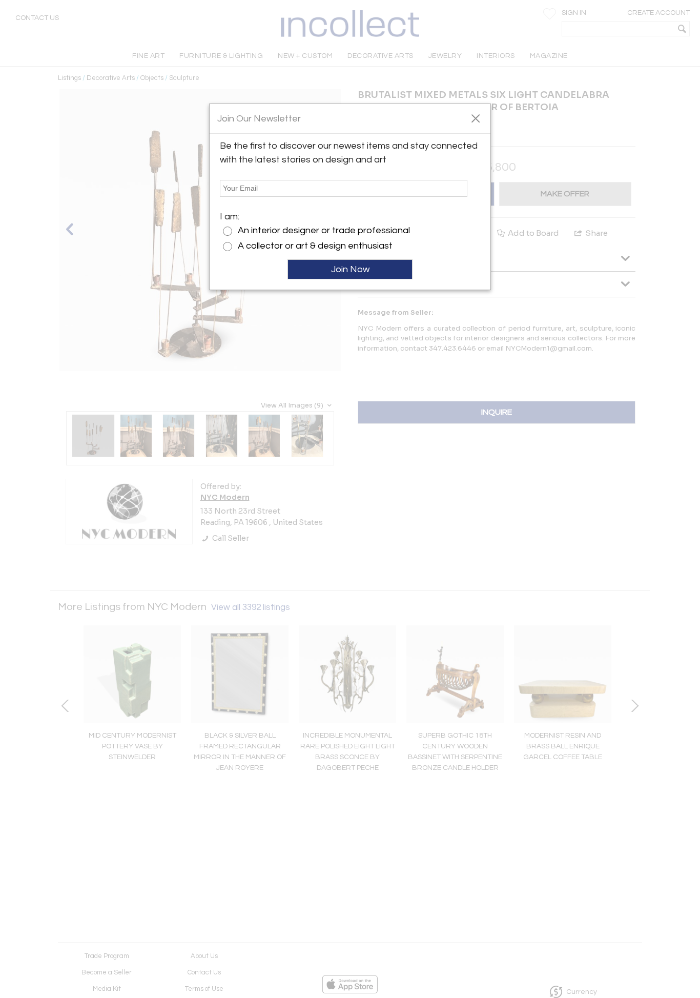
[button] (475, 118)
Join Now (350, 269)
